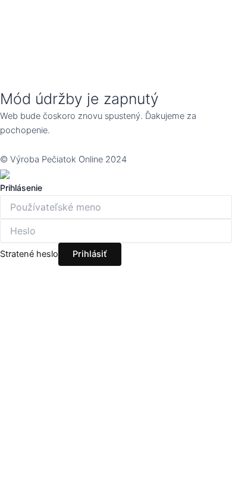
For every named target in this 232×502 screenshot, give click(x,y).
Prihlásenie (21, 188)
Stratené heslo (29, 254)
